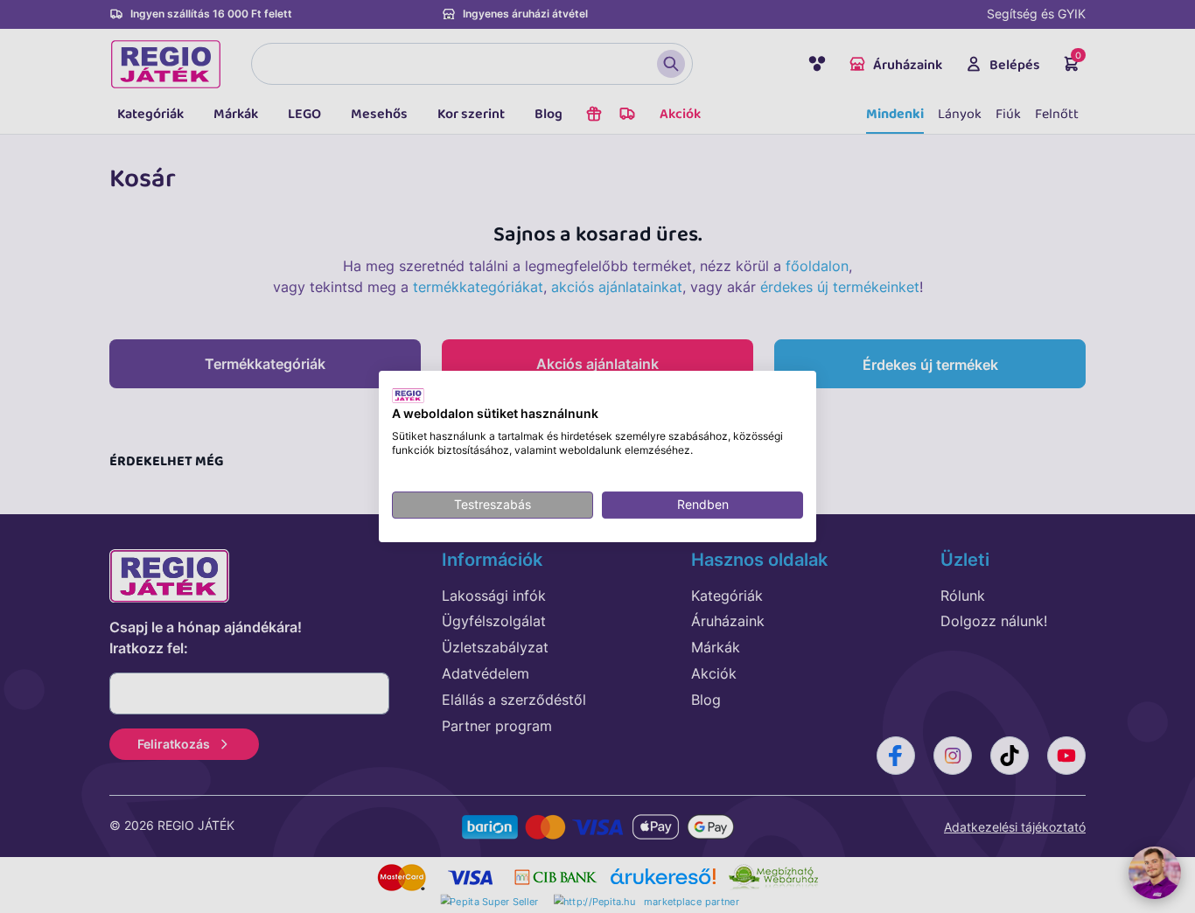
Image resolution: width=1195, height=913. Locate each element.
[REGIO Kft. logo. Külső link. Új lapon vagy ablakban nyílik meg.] (408, 395)
